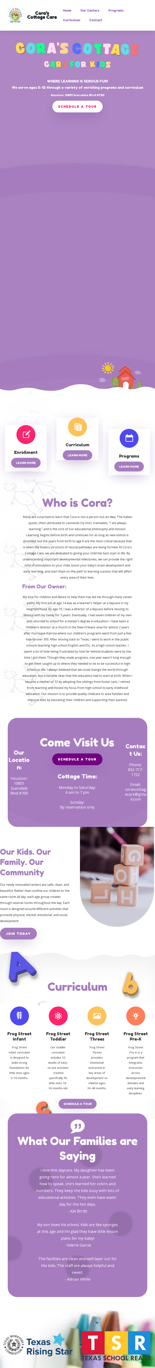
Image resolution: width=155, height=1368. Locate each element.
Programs (116, 10)
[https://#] (19, 1015)
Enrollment (26, 452)
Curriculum (71, 20)
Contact (95, 20)
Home (67, 10)
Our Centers (89, 10)
